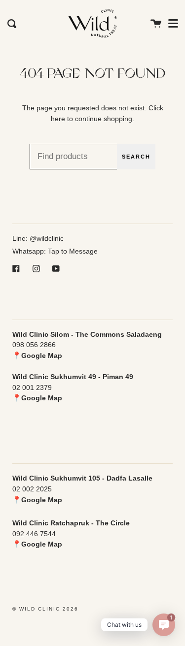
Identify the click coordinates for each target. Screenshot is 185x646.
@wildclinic (47, 238)
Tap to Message (73, 251)
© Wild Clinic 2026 (45, 609)
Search (136, 157)
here (58, 119)
